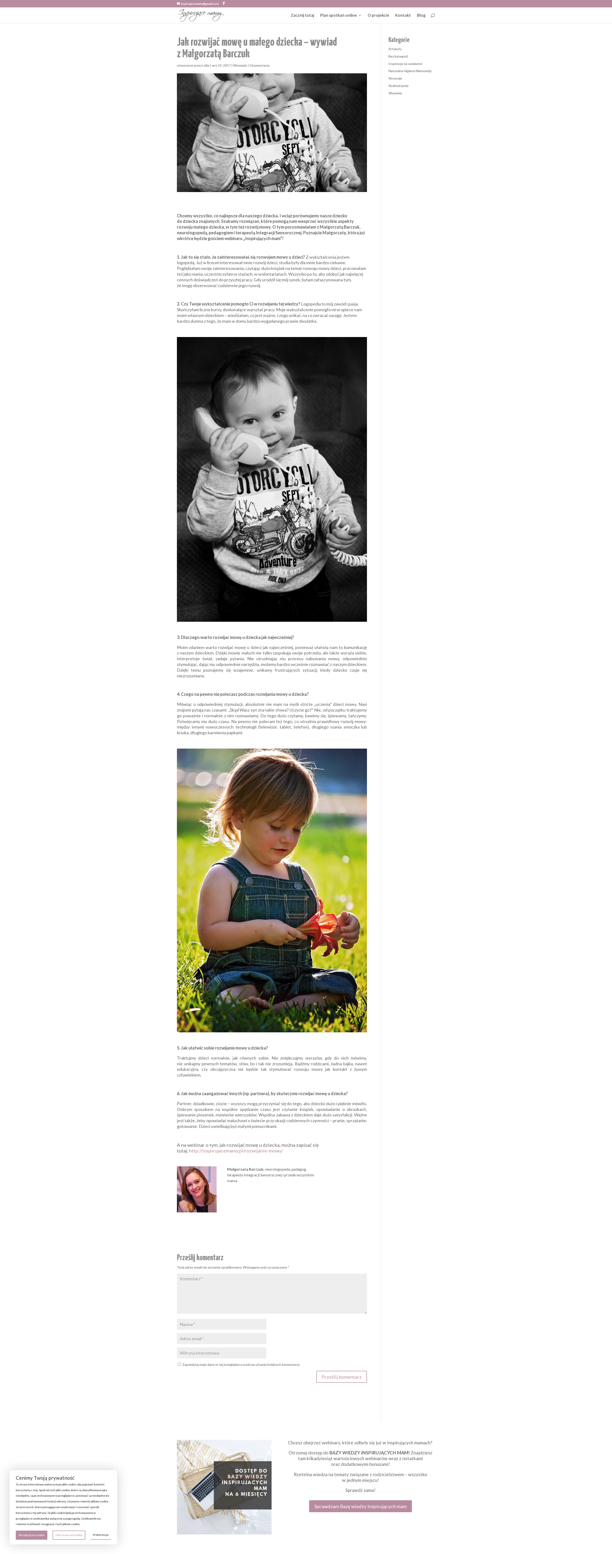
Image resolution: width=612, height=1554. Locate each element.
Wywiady (240, 65)
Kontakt (403, 16)
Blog (421, 16)
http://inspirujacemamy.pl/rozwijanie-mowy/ (236, 1150)
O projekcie (378, 16)
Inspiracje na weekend (405, 64)
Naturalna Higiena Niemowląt (410, 71)
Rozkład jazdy (398, 86)
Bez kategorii (398, 56)
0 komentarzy (260, 65)
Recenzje (395, 78)
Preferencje (101, 1535)
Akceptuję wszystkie (31, 1535)
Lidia (205, 65)
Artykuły (395, 49)
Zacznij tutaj (302, 16)
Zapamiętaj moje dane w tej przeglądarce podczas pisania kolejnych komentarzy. (241, 1364)
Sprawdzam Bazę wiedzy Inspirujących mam (360, 1506)
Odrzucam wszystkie (68, 1535)
